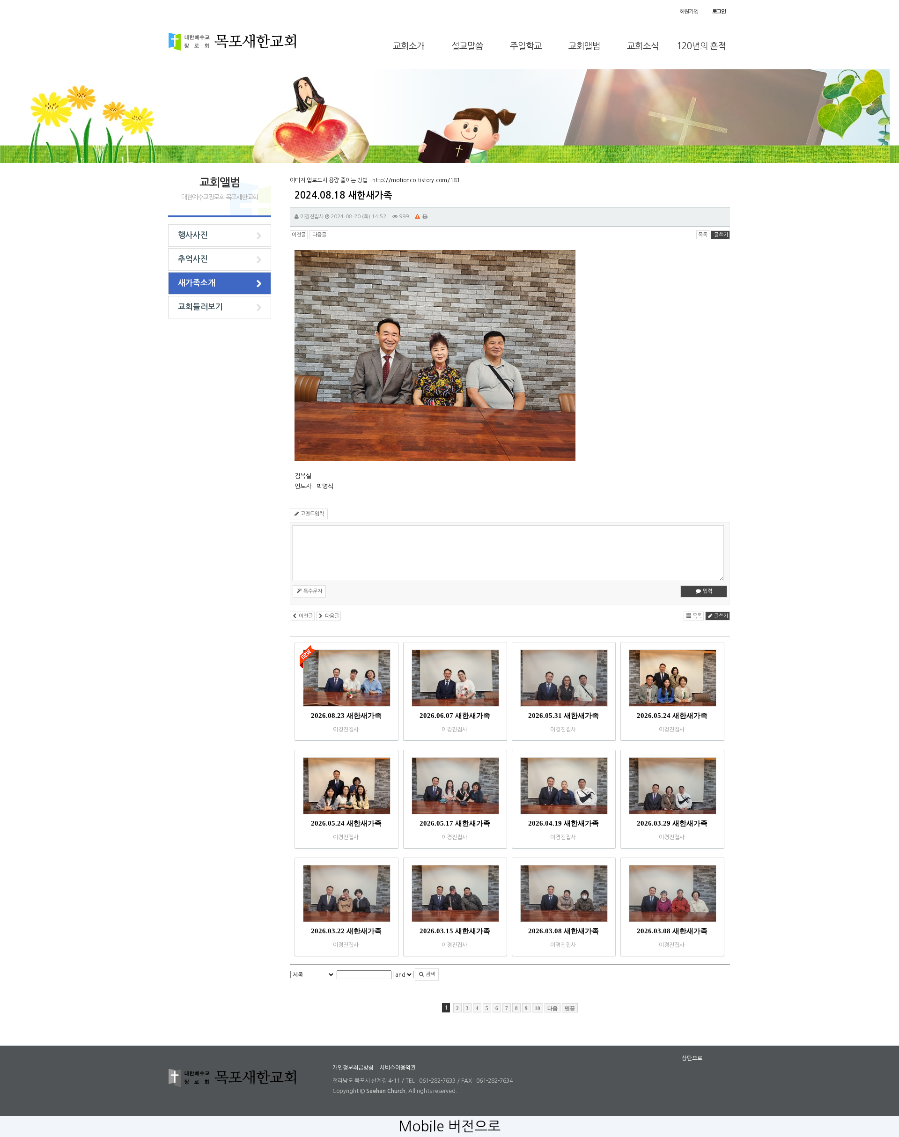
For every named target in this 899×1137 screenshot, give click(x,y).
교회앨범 (584, 46)
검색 (429, 974)
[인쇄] (425, 216)
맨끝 (570, 1008)
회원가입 (688, 12)
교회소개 (409, 46)
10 (537, 1008)
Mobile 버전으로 (449, 1126)
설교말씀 (467, 46)
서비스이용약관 (398, 1068)
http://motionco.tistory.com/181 (416, 180)
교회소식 (643, 46)
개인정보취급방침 (353, 1068)
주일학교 (526, 46)
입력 (706, 591)
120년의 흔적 (701, 46)
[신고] (417, 216)
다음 (552, 1008)
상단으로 (692, 1058)
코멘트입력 (311, 514)
